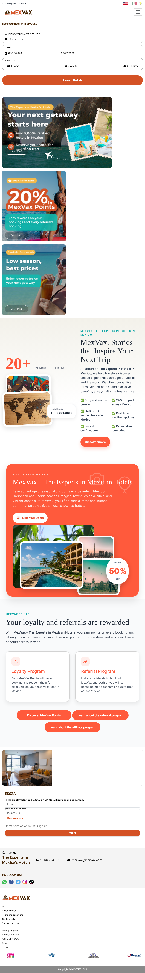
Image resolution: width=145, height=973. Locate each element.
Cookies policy (9, 919)
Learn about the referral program (100, 715)
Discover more (95, 442)
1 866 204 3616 (61, 413)
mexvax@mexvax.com (87, 860)
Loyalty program (10, 930)
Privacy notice (9, 910)
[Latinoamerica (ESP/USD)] (140, 3)
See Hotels (16, 151)
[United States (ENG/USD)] (125, 3)
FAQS (5, 906)
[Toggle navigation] (138, 12)
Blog (4, 943)
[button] (72, 66)
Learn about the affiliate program (72, 727)
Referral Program (10, 934)
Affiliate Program (10, 938)
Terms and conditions (12, 914)
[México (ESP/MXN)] (134, 3)
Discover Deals (30, 518)
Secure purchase (10, 923)
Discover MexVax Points (44, 715)
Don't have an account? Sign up (26, 826)
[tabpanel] (72, 54)
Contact (6, 947)
